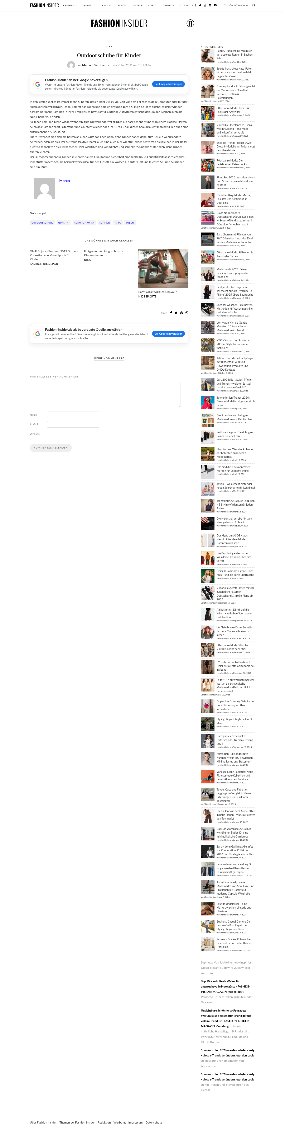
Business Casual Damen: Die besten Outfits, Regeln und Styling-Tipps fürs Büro (234, 925)
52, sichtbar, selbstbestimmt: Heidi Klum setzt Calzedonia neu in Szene (236, 665)
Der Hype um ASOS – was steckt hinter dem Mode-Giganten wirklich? (232, 539)
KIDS (109, 47)
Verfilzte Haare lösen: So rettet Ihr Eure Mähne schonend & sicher (235, 631)
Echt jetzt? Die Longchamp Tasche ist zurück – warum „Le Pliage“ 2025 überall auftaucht (235, 290)
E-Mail (34, 424)
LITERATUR (186, 5)
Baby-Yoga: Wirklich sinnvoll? (157, 292)
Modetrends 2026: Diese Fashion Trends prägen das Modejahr (232, 273)
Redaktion (104, 1122)
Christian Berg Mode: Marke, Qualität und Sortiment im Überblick (234, 198)
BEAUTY (88, 5)
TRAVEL (122, 5)
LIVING (152, 5)
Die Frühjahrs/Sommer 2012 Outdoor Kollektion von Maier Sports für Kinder (54, 255)
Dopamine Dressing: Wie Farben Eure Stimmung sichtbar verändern (236, 705)
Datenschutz (153, 1122)
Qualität (64, 222)
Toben (130, 222)
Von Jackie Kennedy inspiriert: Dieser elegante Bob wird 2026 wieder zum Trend (227, 968)
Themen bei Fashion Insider (77, 1122)
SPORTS (137, 5)
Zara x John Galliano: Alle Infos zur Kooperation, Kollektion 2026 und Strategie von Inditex (235, 850)
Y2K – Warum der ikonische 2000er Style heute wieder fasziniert (233, 344)
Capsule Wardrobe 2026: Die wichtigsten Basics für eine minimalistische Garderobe (234, 832)
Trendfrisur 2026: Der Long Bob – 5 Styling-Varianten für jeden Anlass (236, 504)
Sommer (105, 222)
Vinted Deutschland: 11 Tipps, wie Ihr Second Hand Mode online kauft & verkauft (234, 128)
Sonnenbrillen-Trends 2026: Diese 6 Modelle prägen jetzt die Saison (236, 401)
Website (35, 434)
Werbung (119, 1122)
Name (33, 414)
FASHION (68, 5)
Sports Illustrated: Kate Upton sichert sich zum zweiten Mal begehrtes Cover (234, 72)
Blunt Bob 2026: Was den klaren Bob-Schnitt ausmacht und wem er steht (236, 181)
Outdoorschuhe (42, 222)
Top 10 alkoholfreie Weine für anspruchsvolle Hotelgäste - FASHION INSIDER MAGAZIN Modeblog (225, 986)
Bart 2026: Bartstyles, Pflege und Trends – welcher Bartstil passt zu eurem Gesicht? (234, 383)
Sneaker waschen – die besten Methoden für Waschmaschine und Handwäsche (235, 308)
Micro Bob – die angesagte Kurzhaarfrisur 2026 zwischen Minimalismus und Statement (235, 757)
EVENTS (106, 5)
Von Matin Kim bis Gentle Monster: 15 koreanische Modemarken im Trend (232, 326)
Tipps (118, 222)
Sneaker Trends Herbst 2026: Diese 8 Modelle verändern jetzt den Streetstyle (236, 146)
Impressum (135, 1122)
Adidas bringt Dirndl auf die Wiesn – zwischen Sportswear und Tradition (234, 613)
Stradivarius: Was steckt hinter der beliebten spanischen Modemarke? (235, 452)
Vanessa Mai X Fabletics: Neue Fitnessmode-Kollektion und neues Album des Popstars (235, 775)
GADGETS (168, 5)
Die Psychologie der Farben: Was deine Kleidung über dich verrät (234, 557)
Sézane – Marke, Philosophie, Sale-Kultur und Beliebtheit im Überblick (234, 943)
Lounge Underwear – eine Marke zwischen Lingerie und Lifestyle (234, 907)
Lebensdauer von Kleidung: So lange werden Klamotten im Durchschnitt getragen (234, 868)
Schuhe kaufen (84, 222)
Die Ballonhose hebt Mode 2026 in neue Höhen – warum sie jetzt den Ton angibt (236, 814)
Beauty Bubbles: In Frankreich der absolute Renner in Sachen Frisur (234, 54)
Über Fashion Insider (43, 1122)
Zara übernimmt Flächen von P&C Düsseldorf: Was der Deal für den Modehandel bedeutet (235, 238)
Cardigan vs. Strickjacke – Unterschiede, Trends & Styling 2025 (235, 739)
